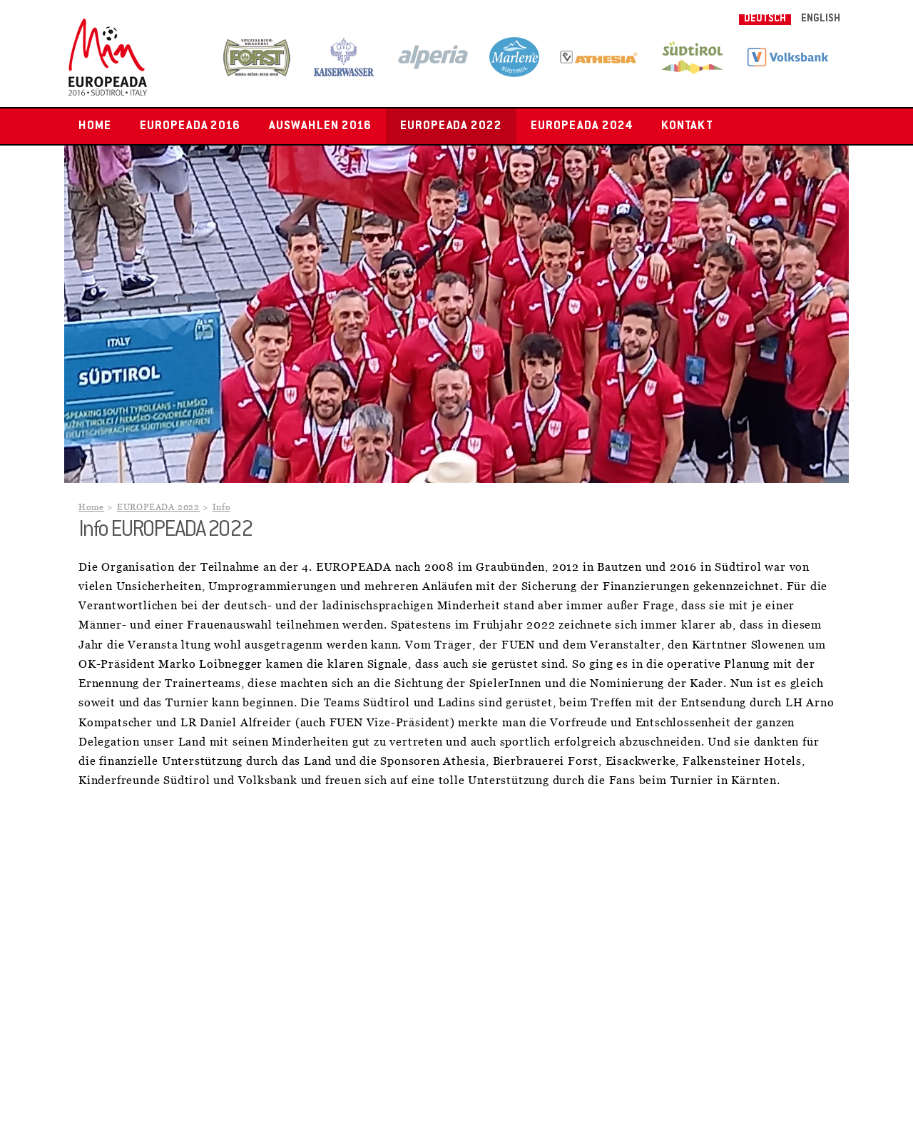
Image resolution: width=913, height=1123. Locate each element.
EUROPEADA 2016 (190, 126)
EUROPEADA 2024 (581, 126)
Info (221, 507)
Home (94, 126)
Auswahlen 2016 (320, 126)
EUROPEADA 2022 (451, 126)
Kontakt (687, 126)
